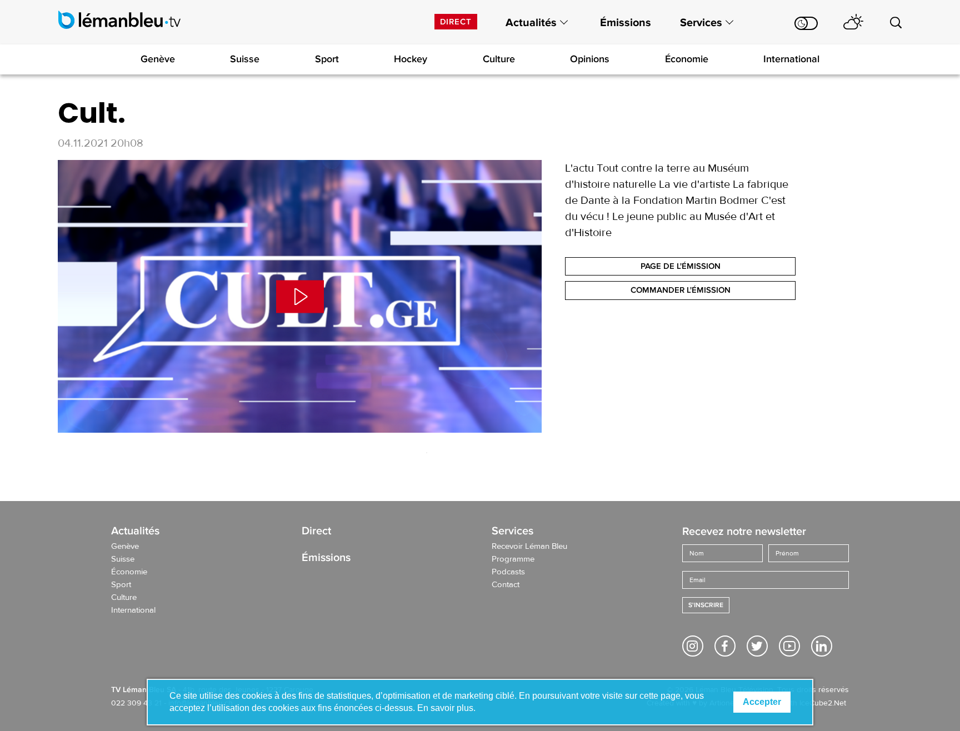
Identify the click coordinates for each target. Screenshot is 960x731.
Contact (505, 585)
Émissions (625, 22)
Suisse (244, 59)
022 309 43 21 (136, 703)
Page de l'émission (681, 266)
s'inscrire (705, 605)
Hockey (410, 59)
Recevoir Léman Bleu (529, 547)
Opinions (589, 59)
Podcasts (508, 572)
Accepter (762, 702)
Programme (513, 559)
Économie (686, 59)
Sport (327, 59)
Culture (499, 59)
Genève (158, 59)
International (791, 59)
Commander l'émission (681, 290)
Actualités (531, 22)
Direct (456, 22)
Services (701, 22)
